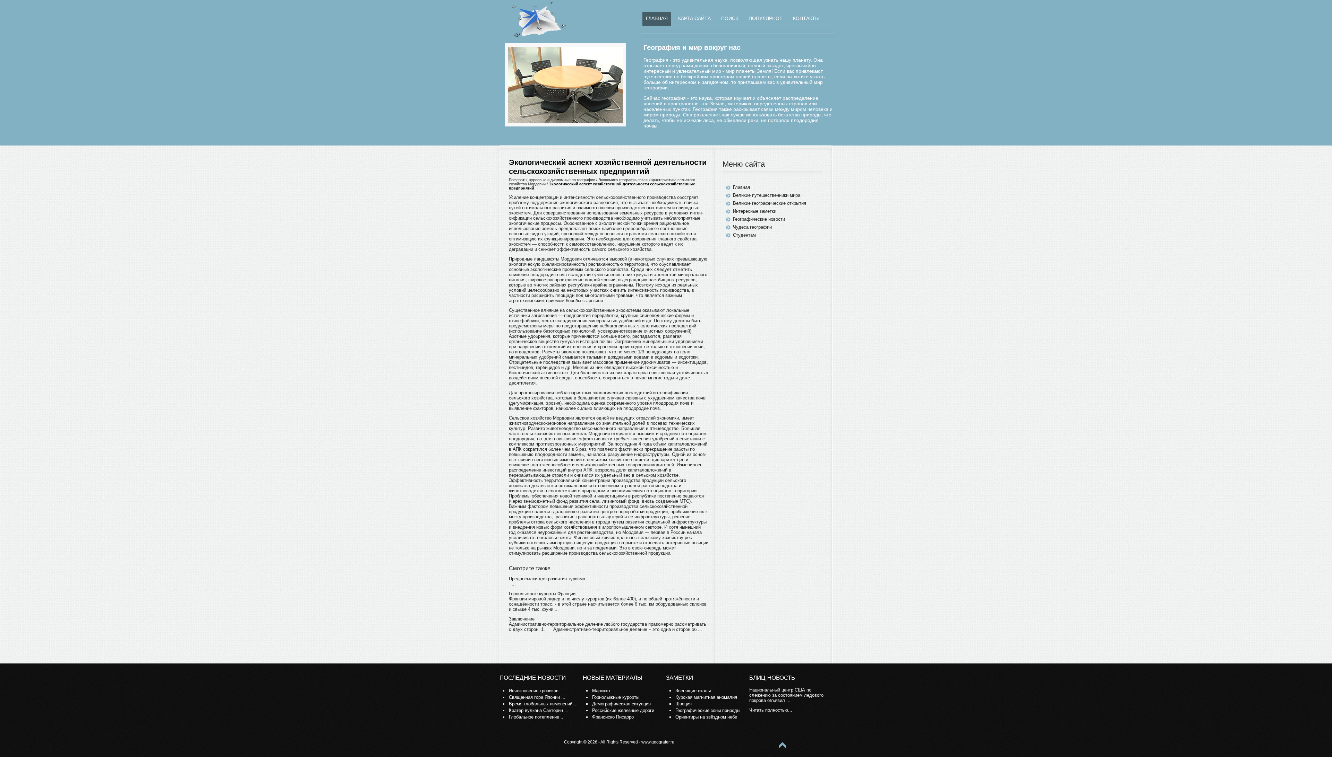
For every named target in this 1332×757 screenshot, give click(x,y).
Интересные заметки (754, 211)
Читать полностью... (770, 710)
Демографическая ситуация (621, 703)
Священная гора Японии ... (537, 697)
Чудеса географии (752, 227)
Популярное (766, 18)
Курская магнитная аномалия (706, 697)
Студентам (744, 235)
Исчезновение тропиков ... (536, 690)
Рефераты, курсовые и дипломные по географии (552, 180)
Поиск (729, 18)
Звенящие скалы (693, 690)
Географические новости (759, 219)
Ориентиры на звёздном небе (706, 717)
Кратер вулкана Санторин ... (539, 710)
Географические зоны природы (707, 710)
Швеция (683, 703)
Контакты (806, 18)
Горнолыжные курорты (615, 697)
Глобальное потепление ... (537, 717)
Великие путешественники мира (766, 195)
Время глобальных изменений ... (543, 703)
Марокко (601, 690)
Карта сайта (694, 18)
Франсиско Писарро (613, 717)
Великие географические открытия (769, 203)
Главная (657, 18)
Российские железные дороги (623, 710)
